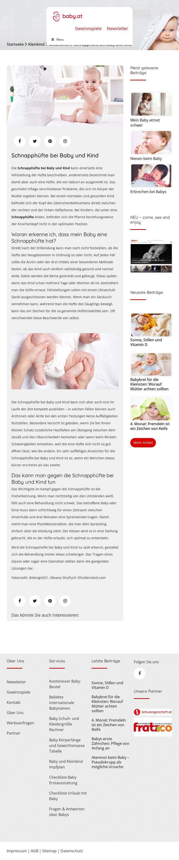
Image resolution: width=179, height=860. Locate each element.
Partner (13, 733)
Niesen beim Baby (146, 158)
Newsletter (117, 28)
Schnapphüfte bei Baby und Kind (55, 155)
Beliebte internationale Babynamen (61, 702)
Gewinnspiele (88, 28)
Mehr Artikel (143, 442)
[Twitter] (35, 141)
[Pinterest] (50, 141)
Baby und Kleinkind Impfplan (66, 764)
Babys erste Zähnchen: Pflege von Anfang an (110, 743)
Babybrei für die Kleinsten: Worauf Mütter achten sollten (149, 384)
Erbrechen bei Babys (148, 191)
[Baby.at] (67, 14)
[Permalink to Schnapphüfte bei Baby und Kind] (65, 124)
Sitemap (49, 850)
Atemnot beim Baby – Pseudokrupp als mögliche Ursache (110, 762)
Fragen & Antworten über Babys (67, 811)
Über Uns (15, 712)
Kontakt (14, 702)
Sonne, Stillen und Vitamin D (146, 342)
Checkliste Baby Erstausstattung (63, 780)
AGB (34, 850)
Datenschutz (72, 850)
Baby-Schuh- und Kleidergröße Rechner (64, 724)
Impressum (17, 850)
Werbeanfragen (20, 722)
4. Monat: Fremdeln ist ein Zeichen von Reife (150, 426)
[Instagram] (65, 141)
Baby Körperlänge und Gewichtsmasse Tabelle (67, 745)
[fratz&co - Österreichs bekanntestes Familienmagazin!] (153, 735)
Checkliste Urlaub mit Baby (68, 796)
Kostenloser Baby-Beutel (65, 684)
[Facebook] (19, 141)
